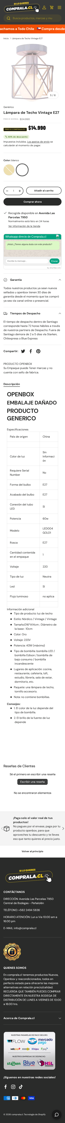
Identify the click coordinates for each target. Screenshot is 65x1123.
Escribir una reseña (32, 782)
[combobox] (32, 18)
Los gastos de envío (38, 141)
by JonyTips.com (53, 268)
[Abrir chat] (57, 1115)
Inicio (6, 38)
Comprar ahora (33, 201)
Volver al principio (32, 851)
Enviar (54, 261)
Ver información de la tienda (24, 226)
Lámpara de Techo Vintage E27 (27, 38)
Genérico (8, 107)
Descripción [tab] (11, 384)
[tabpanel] (32, 557)
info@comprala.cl (25, 928)
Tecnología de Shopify (35, 1114)
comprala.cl (17, 1114)
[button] (52, 7)
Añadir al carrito (44, 190)
